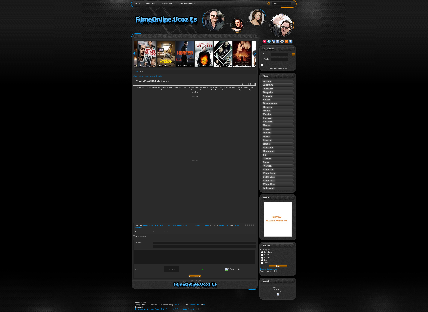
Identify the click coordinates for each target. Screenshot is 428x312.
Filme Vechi (269, 173)
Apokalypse (223, 225)
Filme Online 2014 (150, 225)
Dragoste (267, 107)
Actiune (267, 81)
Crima (266, 99)
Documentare (270, 103)
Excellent (268, 252)
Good (266, 255)
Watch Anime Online (180, 309)
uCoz (205, 305)
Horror (267, 125)
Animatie (268, 88)
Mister (266, 136)
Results (263, 269)
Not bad (267, 257)
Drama (266, 110)
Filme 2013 (269, 180)
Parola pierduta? (282, 68)
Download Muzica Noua (145, 309)
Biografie (268, 92)
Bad (265, 260)
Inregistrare (272, 68)
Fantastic (268, 121)
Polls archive (272, 269)
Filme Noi (268, 169)
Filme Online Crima (184, 225)
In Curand (268, 188)
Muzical (267, 140)
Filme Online (151, 3)
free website (194, 305)
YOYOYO (179, 305)
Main (135, 76)
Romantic (268, 147)
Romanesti (268, 151)
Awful (266, 263)
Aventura (268, 85)
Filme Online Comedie (153, 76)
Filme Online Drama (201, 225)
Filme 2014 (269, 184)
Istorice (267, 129)
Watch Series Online (186, 3)
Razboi (266, 144)
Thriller (267, 158)
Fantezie (267, 118)
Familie (267, 114)
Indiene (267, 132)
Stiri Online (167, 3)
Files (141, 76)
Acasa (137, 3)
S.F (265, 155)
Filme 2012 (269, 177)
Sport (266, 162)
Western (267, 166)
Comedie (267, 96)
